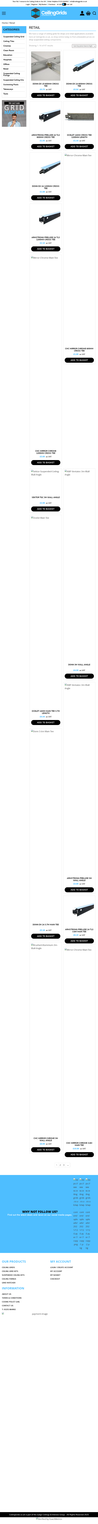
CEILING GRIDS (8, 1267)
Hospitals (7, 60)
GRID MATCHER (8, 1283)
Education (7, 55)
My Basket (43, 4)
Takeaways (8, 89)
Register (34, 4)
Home (5, 23)
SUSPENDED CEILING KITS (13, 1275)
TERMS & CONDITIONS (12, 1298)
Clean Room (8, 51)
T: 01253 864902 (9, 1309)
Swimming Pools (10, 85)
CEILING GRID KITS (10, 1271)
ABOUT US (6, 1294)
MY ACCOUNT (56, 1271)
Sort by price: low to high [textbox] (83, 46)
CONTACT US (7, 1306)
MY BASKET (55, 1275)
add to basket (46, 147)
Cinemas (7, 46)
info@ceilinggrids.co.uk (78, 1)
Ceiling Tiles (8, 41)
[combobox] (84, 46)
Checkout (51, 4)
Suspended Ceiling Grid (13, 37)
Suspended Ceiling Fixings (11, 74)
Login (28, 4)
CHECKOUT (55, 1279)
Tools (5, 94)
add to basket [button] (46, 95)
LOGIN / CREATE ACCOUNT (61, 1267)
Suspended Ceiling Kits (13, 80)
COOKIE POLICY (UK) (11, 1302)
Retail (5, 69)
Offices (6, 64)
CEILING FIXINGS (9, 1279)
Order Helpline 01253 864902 (58, 1)
